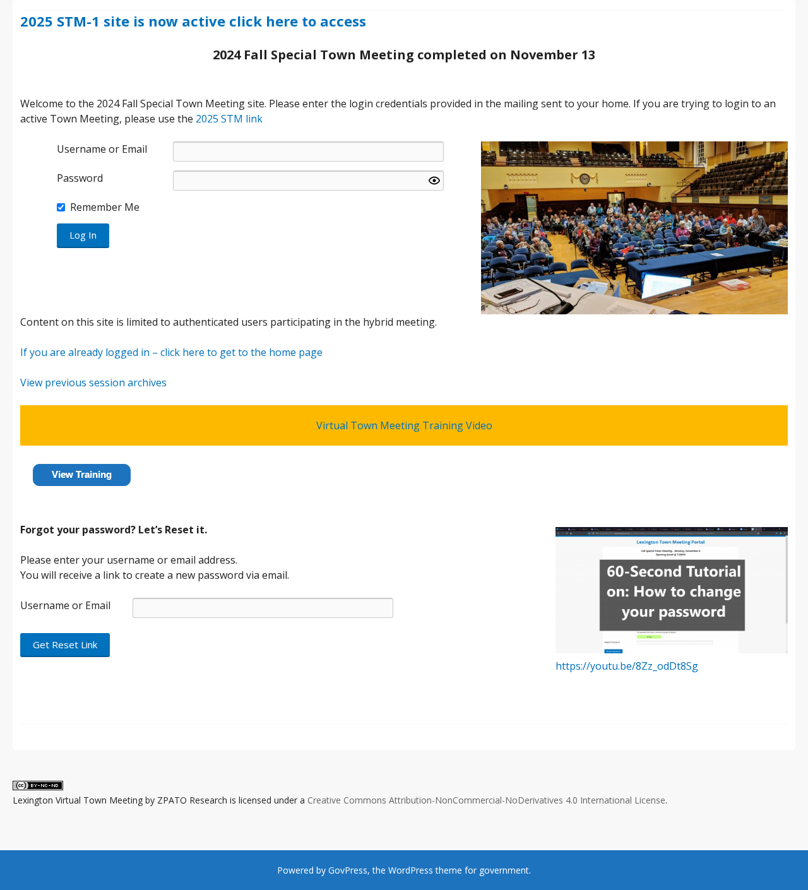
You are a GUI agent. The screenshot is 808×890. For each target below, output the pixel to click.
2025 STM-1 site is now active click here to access (193, 20)
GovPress (347, 870)
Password (80, 178)
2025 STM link (229, 119)
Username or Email (102, 149)
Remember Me (105, 207)
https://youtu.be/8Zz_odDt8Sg (627, 666)
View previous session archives (93, 382)
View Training (82, 474)
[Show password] (434, 180)
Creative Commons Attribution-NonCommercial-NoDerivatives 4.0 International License (486, 800)
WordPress (410, 870)
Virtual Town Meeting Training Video (404, 425)
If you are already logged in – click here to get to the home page (171, 352)
